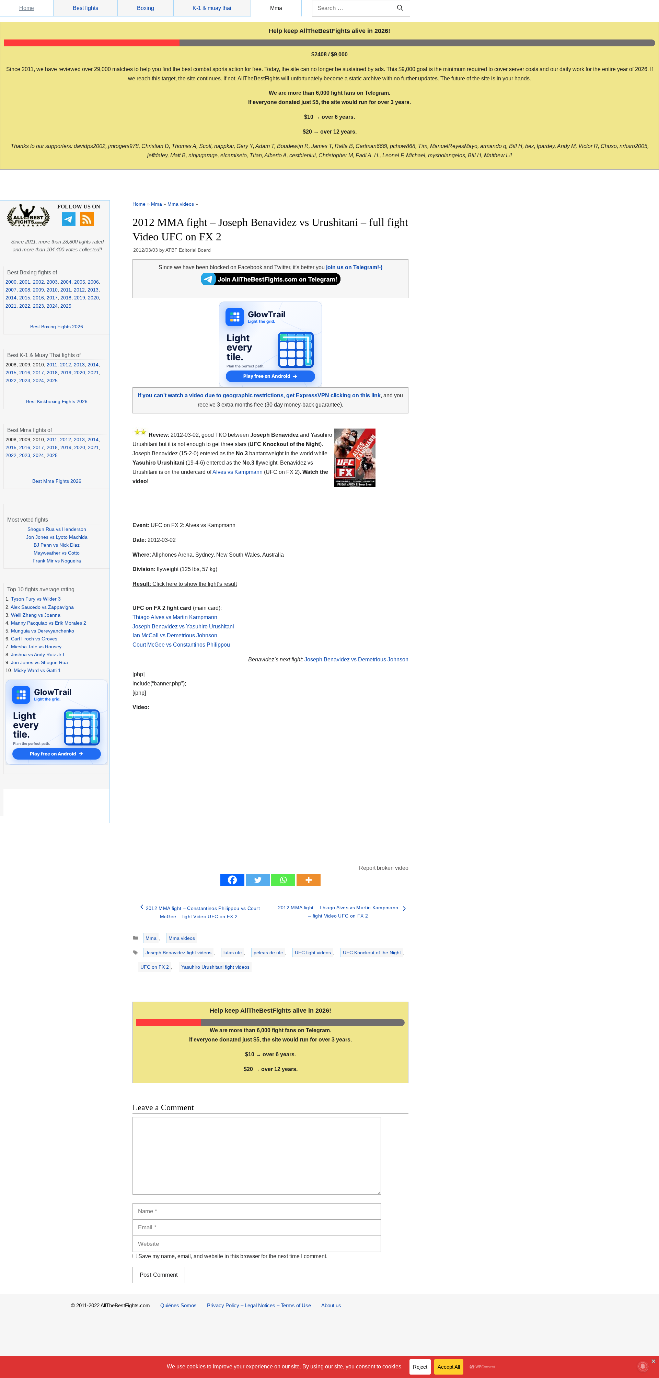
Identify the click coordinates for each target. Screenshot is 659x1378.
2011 (65, 290)
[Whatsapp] (283, 880)
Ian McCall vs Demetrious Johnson (174, 635)
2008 (24, 290)
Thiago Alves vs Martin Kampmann (174, 617)
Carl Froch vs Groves (34, 638)
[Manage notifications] (642, 1366)
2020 (93, 297)
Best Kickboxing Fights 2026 (57, 401)
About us (331, 1305)
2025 (65, 306)
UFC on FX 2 (154, 967)
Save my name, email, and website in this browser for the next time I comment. (232, 1256)
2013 (93, 290)
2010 (52, 290)
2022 (24, 306)
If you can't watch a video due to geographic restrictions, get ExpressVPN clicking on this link (259, 395)
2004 (65, 282)
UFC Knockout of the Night (372, 952)
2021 (10, 306)
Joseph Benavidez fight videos (178, 952)
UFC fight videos (313, 952)
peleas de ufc (268, 952)
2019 (79, 297)
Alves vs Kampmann (237, 472)
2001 (24, 282)
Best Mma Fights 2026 (56, 481)
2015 (24, 297)
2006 (93, 282)
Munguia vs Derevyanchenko (42, 631)
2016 (38, 297)
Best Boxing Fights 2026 (56, 326)
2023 (38, 306)
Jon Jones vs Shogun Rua (39, 662)
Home (26, 8)
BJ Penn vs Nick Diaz (57, 545)
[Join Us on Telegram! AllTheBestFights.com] (270, 283)
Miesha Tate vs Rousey (36, 646)
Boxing (145, 8)
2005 (79, 282)
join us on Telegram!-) (354, 267)
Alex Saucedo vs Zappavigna (42, 607)
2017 (52, 297)
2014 (10, 297)
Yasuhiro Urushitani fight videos (215, 967)
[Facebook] (232, 880)
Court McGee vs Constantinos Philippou (181, 645)
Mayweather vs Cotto (57, 553)
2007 (10, 290)
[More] (309, 880)
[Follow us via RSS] (87, 224)
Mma (276, 8)
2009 (38, 290)
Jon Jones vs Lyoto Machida (57, 537)
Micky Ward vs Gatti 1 (37, 670)
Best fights (85, 8)
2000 (10, 282)
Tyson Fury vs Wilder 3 (36, 599)
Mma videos (180, 204)
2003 (52, 282)
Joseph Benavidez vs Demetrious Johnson (356, 659)
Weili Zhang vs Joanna (35, 615)
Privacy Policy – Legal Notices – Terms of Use (259, 1305)
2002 (38, 282)
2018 (65, 297)
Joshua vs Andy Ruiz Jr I (37, 654)
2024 (52, 306)
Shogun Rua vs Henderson (56, 529)
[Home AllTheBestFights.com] (28, 225)
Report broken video (383, 868)
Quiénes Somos (178, 1305)
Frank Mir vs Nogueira (57, 560)
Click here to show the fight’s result (184, 584)
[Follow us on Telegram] (69, 224)
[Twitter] (258, 880)
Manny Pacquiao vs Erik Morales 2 (48, 623)
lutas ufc (232, 952)
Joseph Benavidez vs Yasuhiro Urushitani (183, 626)
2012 (79, 290)
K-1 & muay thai (212, 8)
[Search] (400, 8)
